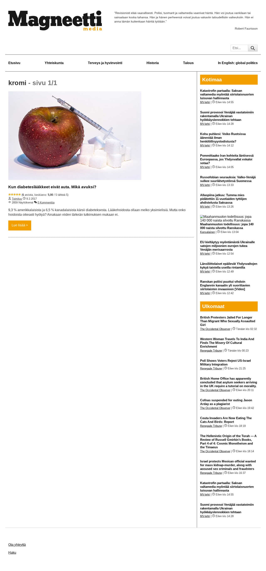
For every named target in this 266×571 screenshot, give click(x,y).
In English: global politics (238, 63)
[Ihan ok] (14, 194)
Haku (12, 552)
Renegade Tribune (211, 350)
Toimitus (17, 198)
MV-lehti (205, 102)
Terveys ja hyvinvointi (105, 63)
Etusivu (14, 63)
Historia (153, 63)
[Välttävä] (12, 194)
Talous (188, 63)
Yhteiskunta (54, 63)
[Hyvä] (17, 194)
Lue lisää (18, 225)
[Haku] (253, 48)
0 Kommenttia (46, 202)
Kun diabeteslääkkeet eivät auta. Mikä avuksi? (52, 187)
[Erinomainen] (19, 194)
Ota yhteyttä (17, 544)
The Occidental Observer (215, 329)
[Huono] (9, 194)
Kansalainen (207, 232)
